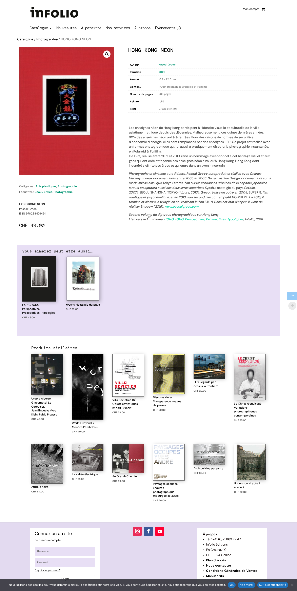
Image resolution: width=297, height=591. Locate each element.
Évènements (165, 28)
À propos (142, 28)
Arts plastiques (46, 186)
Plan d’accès (216, 560)
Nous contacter (218, 565)
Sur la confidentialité (272, 584)
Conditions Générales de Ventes (232, 571)
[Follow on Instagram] (137, 531)
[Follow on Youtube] (159, 531)
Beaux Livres (43, 192)
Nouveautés (66, 28)
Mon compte (251, 9)
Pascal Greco (167, 64)
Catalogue (39, 28)
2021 (162, 72)
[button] (107, 54)
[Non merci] (292, 585)
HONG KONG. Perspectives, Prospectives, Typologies (204, 219)
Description (136, 117)
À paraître (91, 28)
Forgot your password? (47, 570)
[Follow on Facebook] (148, 531)
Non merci (246, 584)
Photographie (47, 39)
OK (232, 584)
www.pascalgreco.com (181, 206)
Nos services (118, 28)
